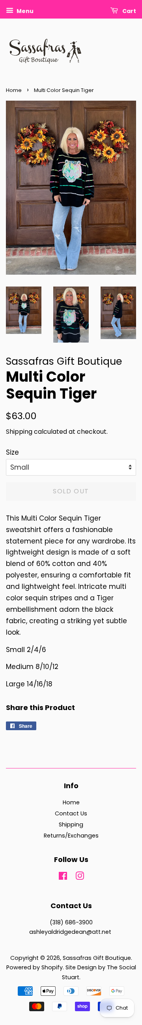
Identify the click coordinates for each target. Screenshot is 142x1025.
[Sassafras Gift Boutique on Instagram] (79, 877)
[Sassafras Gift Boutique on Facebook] (62, 877)
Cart (128, 11)
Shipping (19, 431)
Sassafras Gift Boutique (97, 958)
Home (14, 90)
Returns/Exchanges (71, 835)
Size (12, 452)
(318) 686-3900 (71, 922)
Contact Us (71, 813)
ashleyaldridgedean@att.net (70, 932)
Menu (24, 11)
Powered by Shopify (34, 967)
